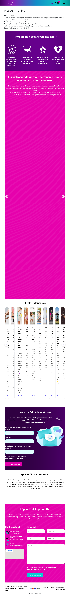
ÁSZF (6, 590)
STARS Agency (60, 589)
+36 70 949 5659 (14, 533)
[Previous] (6, 344)
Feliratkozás (14, 464)
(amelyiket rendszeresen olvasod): (18, 447)
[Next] (63, 344)
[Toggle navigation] (64, 2)
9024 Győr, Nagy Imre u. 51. (16, 540)
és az (41, 568)
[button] (6, 196)
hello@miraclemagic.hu (16, 545)
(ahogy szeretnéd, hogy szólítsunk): (18, 428)
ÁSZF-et (42, 569)
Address (8, 438)
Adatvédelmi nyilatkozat (16, 588)
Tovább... (19, 396)
